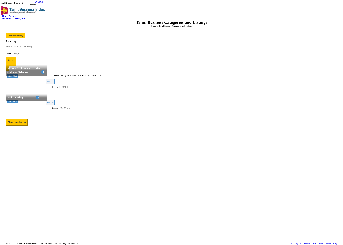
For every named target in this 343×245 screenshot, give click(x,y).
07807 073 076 (64, 108)
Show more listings (17, 122)
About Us (288, 244)
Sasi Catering (15, 97)
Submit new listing (15, 36)
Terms (320, 244)
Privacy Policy (331, 244)
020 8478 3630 (64, 87)
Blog (314, 244)
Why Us (297, 244)
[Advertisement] (86, 152)
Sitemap (306, 244)
